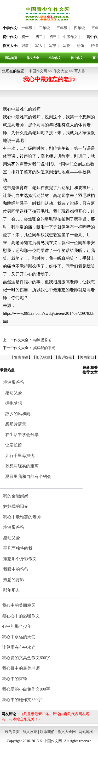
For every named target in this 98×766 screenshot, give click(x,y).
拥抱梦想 (13, 403)
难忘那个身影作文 (20, 558)
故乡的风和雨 (17, 413)
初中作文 (77, 58)
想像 (80, 46)
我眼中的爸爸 (15, 569)
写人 (39, 46)
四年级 (79, 28)
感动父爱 (13, 392)
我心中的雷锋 (14, 678)
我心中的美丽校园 (19, 605)
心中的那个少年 (16, 626)
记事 (25, 46)
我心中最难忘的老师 (22, 517)
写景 (52, 46)
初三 (52, 37)
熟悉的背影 (13, 579)
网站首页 (11, 58)
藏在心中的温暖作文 (21, 616)
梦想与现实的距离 (22, 466)
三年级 (61, 28)
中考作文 (70, 37)
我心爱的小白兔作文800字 (26, 689)
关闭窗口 (87, 357)
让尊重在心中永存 (19, 647)
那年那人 (11, 590)
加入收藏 (43, 357)
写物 (66, 46)
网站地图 (86, 732)
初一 (25, 37)
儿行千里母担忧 (19, 455)
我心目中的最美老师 (21, 668)
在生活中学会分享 (22, 434)
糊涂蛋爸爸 (42, 340)
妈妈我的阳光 (44, 348)
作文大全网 (66, 732)
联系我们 (47, 732)
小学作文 (55, 58)
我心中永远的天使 (19, 637)
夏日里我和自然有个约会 (28, 476)
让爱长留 (13, 445)
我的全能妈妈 (15, 496)
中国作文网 (38, 71)
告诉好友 (65, 357)
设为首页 (12, 732)
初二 (39, 37)
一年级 (26, 28)
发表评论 (21, 357)
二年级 (44, 28)
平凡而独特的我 (17, 548)
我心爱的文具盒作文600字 (26, 657)
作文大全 (33, 58)
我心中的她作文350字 (22, 699)
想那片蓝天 (15, 424)
